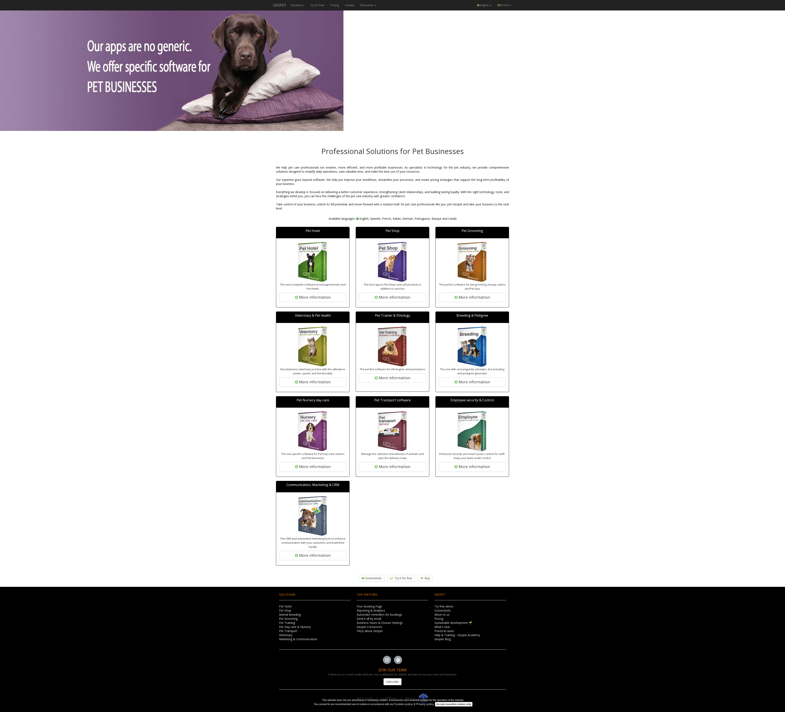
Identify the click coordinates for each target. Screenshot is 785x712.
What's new (442, 627)
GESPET (279, 5)
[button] (504, 5)
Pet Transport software (392, 400)
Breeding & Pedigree (472, 315)
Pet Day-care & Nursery (295, 627)
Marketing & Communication (298, 639)
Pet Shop (392, 230)
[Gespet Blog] (398, 660)
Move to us (442, 614)
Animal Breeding (290, 614)
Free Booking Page (369, 606)
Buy (426, 578)
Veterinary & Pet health (313, 315)
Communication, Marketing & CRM (312, 485)
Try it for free (402, 578)
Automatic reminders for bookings (379, 614)
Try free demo (443, 606)
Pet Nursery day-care (313, 400)
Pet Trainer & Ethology (392, 315)
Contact (349, 5)
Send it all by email (369, 619)
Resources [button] (367, 5)
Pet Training (287, 623)
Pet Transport (288, 631)
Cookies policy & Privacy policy (414, 704)
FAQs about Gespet (370, 631)
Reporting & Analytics (371, 610)
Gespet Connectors (369, 627)
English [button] (484, 5)
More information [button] (314, 297)
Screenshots (373, 578)
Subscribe (392, 682)
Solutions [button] (296, 5)
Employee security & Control (472, 400)
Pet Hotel (313, 230)
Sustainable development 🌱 (453, 623)
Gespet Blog (442, 639)
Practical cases (444, 631)
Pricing (335, 5)
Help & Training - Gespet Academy (457, 635)
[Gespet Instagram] (387, 660)
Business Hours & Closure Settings (380, 623)
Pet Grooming (472, 230)
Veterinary (285, 635)
